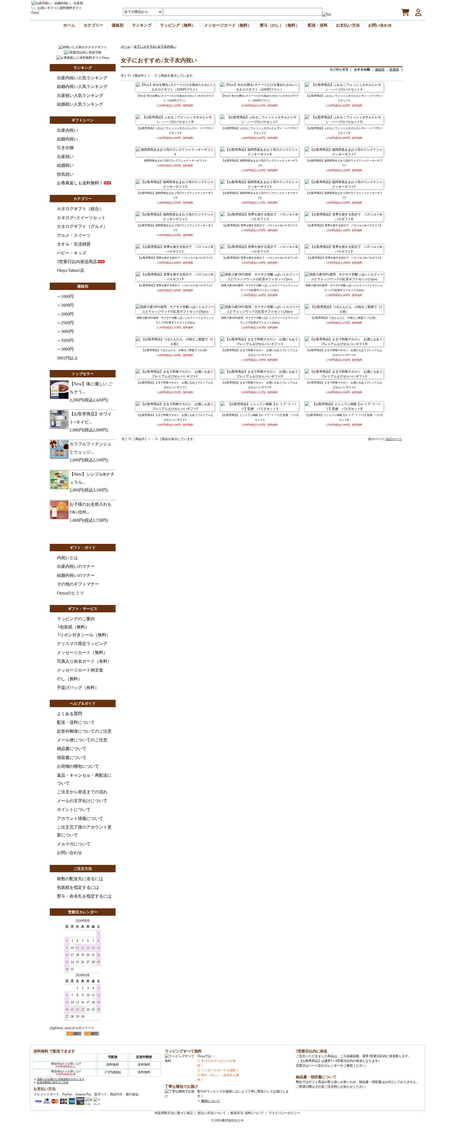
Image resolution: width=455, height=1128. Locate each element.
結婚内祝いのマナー (76, 575)
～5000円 (65, 349)
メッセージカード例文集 (80, 670)
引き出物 (65, 147)
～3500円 (65, 340)
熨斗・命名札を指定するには (84, 896)
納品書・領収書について (316, 1077)
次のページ (394, 439)
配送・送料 (318, 25)
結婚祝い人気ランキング (80, 104)
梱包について (210, 1101)
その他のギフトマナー (78, 584)
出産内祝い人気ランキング (82, 78)
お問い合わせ (380, 25)
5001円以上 (67, 358)
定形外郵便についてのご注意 (84, 731)
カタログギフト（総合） (80, 208)
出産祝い (65, 156)
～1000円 (65, 296)
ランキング (142, 25)
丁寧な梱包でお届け (181, 1086)
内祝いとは (67, 557)
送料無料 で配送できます (54, 1051)
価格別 (117, 25)
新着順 (394, 69)
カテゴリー (93, 25)
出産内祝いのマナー (76, 566)
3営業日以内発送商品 (77, 261)
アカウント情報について (80, 818)
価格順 (379, 69)
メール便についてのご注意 (82, 740)
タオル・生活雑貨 (74, 244)
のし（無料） (69, 679)
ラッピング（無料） (178, 25)
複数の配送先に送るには (80, 878)
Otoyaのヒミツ (70, 593)
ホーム (69, 25)
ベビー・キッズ (71, 253)
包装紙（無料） (74, 627)
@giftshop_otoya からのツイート (72, 1028)
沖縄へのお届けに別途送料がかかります (60, 1079)
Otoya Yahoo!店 (70, 270)
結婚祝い (65, 165)
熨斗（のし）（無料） (279, 25)
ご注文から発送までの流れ (82, 792)
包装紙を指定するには (78, 887)
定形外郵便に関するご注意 (52, 1082)
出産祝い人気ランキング (80, 95)
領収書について (71, 757)
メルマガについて (74, 844)
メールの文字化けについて (82, 801)
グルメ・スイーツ (74, 235)
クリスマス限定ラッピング (82, 643)
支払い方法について (211, 1113)
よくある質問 (69, 713)
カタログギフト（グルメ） (82, 226)
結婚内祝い (67, 139)
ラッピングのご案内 (76, 619)
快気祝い (65, 174)
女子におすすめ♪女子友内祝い (155, 46)
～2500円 (65, 323)
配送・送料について (76, 722)
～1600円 (65, 305)
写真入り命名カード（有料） (84, 661)
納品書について (71, 748)
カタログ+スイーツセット (81, 217)
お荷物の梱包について (78, 766)
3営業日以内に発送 (311, 1051)
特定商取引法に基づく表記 (174, 1113)
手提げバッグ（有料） (78, 687)
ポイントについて (74, 809)
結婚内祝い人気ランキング (82, 86)
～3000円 (65, 331)
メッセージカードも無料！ (220, 1070)
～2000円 (65, 314)
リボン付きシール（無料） (85, 635)
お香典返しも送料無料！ (80, 183)
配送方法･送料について (247, 1113)
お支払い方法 (348, 25)
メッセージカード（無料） (227, 25)
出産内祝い (67, 130)
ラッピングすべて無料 (183, 1051)
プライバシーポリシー (284, 1113)
